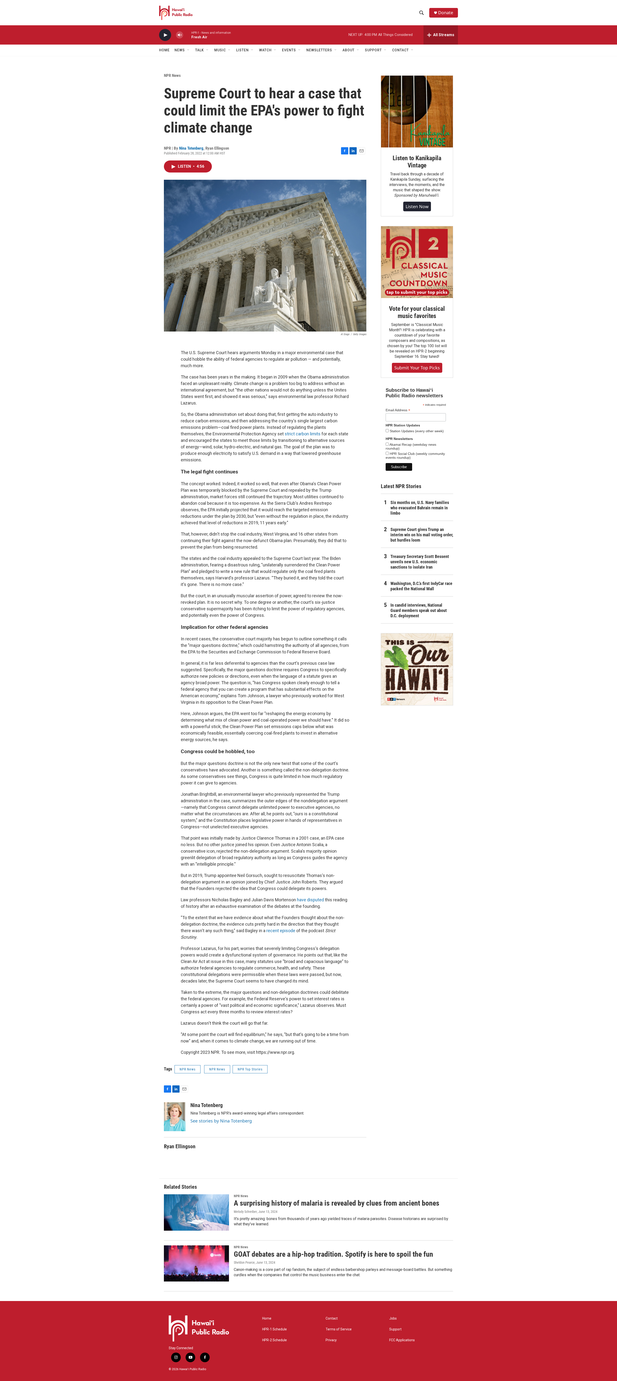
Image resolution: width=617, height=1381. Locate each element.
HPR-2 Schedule (274, 1340)
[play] (165, 35)
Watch (265, 50)
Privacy (331, 1340)
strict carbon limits (303, 433)
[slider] (187, 34)
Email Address (398, 410)
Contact (332, 1318)
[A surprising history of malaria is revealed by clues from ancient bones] (196, 1212)
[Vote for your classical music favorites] (417, 262)
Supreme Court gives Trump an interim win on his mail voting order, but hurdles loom (421, 535)
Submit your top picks (417, 368)
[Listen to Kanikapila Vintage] (417, 111)
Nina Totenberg (191, 148)
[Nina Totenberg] (175, 1116)
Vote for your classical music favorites (417, 312)
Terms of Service (339, 1329)
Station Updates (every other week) (416, 431)
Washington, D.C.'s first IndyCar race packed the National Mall (421, 586)
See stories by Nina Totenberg (221, 1121)
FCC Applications (402, 1340)
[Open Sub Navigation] (188, 50)
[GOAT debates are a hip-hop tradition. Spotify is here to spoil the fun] (196, 1263)
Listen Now (417, 206)
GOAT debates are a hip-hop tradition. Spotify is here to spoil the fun (333, 1254)
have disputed (310, 899)
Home (164, 50)
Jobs (393, 1318)
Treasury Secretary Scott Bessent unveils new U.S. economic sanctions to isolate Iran (419, 562)
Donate (445, 12)
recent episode (280, 930)
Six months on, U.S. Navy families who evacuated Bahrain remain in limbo (419, 508)
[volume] (179, 35)
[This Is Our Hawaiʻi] (417, 669)
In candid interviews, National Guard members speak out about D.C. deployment (418, 610)
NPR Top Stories (250, 1069)
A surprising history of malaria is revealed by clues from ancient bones (336, 1203)
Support (395, 1329)
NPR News (172, 75)
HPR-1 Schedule (274, 1329)
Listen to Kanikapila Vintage (417, 161)
